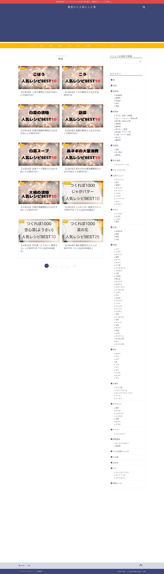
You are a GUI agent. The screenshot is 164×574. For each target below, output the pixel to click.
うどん (118, 193)
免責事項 (39, 571)
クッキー (119, 398)
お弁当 (115, 463)
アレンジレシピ (119, 170)
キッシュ (119, 190)
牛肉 (69, 46)
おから (118, 421)
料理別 (115, 112)
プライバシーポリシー (27, 571)
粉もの (118, 137)
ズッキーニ (120, 336)
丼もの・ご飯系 (121, 129)
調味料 (118, 98)
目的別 (115, 145)
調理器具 (116, 439)
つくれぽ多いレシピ (121, 451)
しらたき (119, 416)
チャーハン (120, 179)
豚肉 (51, 46)
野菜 (42, 46)
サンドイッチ (121, 475)
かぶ (117, 341)
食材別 (115, 91)
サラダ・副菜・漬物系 (124, 115)
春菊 (117, 257)
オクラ (118, 328)
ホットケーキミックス (124, 393)
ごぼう (118, 292)
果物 (117, 106)
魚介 (78, 46)
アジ (117, 356)
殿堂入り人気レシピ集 (82, 6)
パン (115, 468)
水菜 (117, 325)
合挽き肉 (119, 231)
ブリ (117, 378)
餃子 (117, 182)
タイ (117, 367)
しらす (118, 373)
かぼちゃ (119, 284)
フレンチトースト (122, 472)
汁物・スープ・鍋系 (123, 134)
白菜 (117, 319)
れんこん (119, 254)
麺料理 (118, 140)
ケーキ (118, 396)
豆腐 (117, 419)
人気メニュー (116, 46)
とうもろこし (121, 268)
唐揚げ (118, 185)
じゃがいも (120, 317)
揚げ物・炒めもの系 (123, 121)
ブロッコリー (121, 287)
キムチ (118, 410)
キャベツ (119, 322)
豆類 (115, 86)
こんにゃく (120, 413)
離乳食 (118, 155)
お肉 (115, 227)
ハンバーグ (120, 198)
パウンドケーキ (121, 390)
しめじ (118, 219)
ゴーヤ (118, 260)
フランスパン (121, 478)
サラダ (118, 424)
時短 (117, 149)
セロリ (118, 262)
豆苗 (117, 330)
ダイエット (101, 46)
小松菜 (118, 276)
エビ (117, 359)
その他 (115, 457)
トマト (118, 303)
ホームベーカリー (122, 443)
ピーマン (119, 309)
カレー (118, 201)
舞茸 (117, 222)
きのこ (115, 210)
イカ (117, 364)
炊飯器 (118, 446)
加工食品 (116, 160)
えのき (118, 216)
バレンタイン (121, 434)
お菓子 (88, 46)
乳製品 (118, 101)
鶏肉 (60, 46)
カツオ (118, 375)
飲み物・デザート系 (123, 132)
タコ (117, 370)
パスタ (118, 196)
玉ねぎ (118, 298)
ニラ (117, 249)
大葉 (117, 273)
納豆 (117, 408)
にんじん (119, 306)
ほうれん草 (120, 339)
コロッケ (119, 188)
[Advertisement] (82, 26)
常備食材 (119, 95)
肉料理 (118, 124)
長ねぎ (118, 279)
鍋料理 (118, 126)
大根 (117, 314)
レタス (118, 251)
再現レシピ (117, 483)
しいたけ (119, 213)
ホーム (32, 46)
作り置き (119, 152)
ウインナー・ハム (122, 164)
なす (117, 295)
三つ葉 (118, 265)
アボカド (119, 271)
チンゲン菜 (120, 344)
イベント (131, 46)
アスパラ (119, 300)
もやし (118, 333)
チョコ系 (119, 387)
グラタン (119, 204)
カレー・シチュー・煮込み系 (126, 118)
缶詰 (117, 103)
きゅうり (119, 281)
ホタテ (118, 353)
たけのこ (119, 311)
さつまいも (120, 290)
